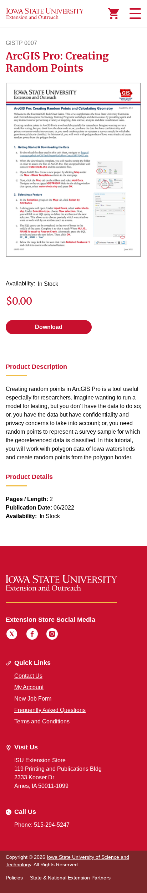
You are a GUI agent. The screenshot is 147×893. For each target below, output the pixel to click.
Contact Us (28, 676)
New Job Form (32, 699)
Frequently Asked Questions (50, 710)
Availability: (20, 283)
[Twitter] (12, 635)
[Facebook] (32, 635)
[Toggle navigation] (134, 13)
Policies (14, 878)
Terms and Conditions (42, 721)
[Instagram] (52, 635)
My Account (29, 687)
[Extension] (45, 13)
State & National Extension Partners (70, 878)
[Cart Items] (113, 13)
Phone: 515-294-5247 (42, 825)
